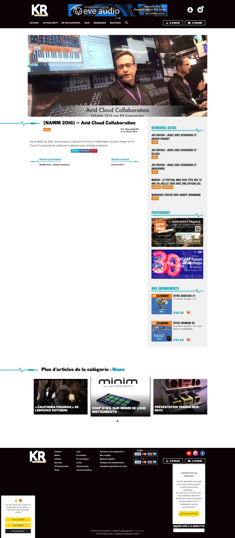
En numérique (82, 459)
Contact (57, 451)
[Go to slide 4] (119, 421)
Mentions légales (107, 459)
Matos (57, 455)
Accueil (34, 23)
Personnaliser (18, 531)
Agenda (156, 187)
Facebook (84, 151)
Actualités (49, 23)
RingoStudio (139, 531)
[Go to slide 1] (115, 18)
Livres (79, 462)
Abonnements (82, 466)
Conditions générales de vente (113, 466)
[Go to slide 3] (119, 18)
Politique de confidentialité (112, 462)
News (47, 129)
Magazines (100, 23)
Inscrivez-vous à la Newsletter (189, 526)
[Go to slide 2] (117, 18)
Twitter (75, 151)
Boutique (115, 23)
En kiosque (81, 455)
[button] (127, 23)
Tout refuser (18, 525)
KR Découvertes (70, 23)
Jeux (87, 23)
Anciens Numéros (84, 470)
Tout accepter (18, 519)
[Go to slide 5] (121, 421)
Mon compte (105, 455)
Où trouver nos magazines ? (112, 451)
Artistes (167, 187)
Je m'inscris (174, 22)
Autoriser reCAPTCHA (189, 514)
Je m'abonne (197, 22)
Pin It (94, 151)
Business (58, 462)
